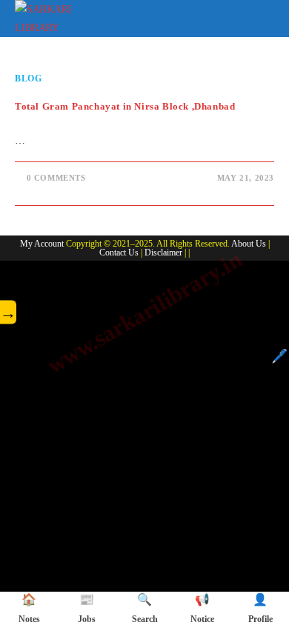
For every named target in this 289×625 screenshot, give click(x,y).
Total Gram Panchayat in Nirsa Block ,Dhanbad (125, 106)
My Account (42, 243)
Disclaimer (163, 252)
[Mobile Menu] (263, 16)
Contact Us (119, 252)
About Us (248, 243)
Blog (28, 78)
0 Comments (56, 177)
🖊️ (279, 356)
